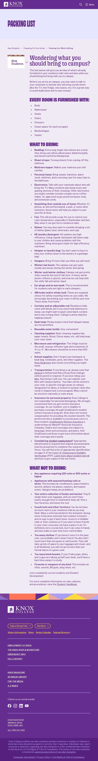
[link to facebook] (9, 707)
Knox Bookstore (42, 362)
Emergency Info (17, 654)
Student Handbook (67, 584)
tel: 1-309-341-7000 (16, 730)
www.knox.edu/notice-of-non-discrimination (55, 752)
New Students (14, 48)
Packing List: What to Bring (61, 48)
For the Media (15, 681)
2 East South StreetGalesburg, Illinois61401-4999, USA (16, 722)
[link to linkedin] (21, 707)
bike (36, 379)
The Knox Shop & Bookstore (23, 650)
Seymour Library (17, 677)
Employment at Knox (20, 645)
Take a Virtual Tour (19, 626)
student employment (60, 441)
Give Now (41, 626)
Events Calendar (43, 632)
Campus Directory (61, 632)
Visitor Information (17, 632)
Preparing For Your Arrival (34, 48)
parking (38, 373)
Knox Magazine (16, 672)
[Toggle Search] (80, 4)
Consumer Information (24, 757)
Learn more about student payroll (71, 455)
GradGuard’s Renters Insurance (66, 422)
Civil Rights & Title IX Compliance (68, 757)
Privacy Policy (44, 757)
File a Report (15, 659)
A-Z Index (13, 686)
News (31, 632)
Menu (91, 4)
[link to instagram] (15, 707)
